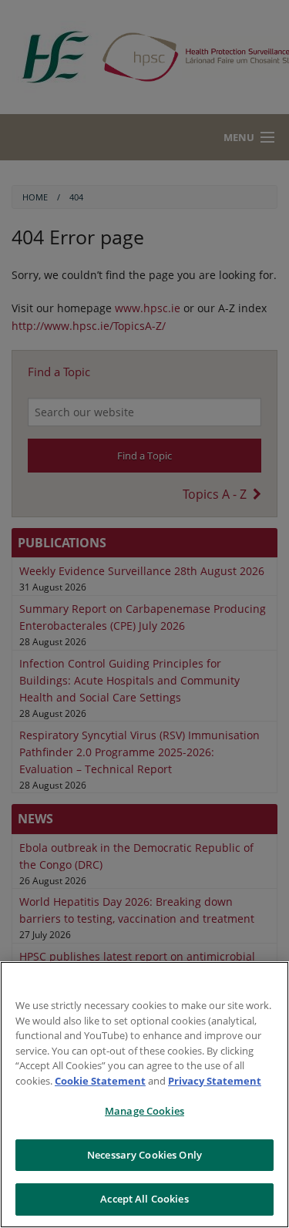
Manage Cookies (144, 1111)
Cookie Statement (100, 1081)
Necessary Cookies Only (144, 1155)
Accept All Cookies (144, 1199)
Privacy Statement (214, 1081)
